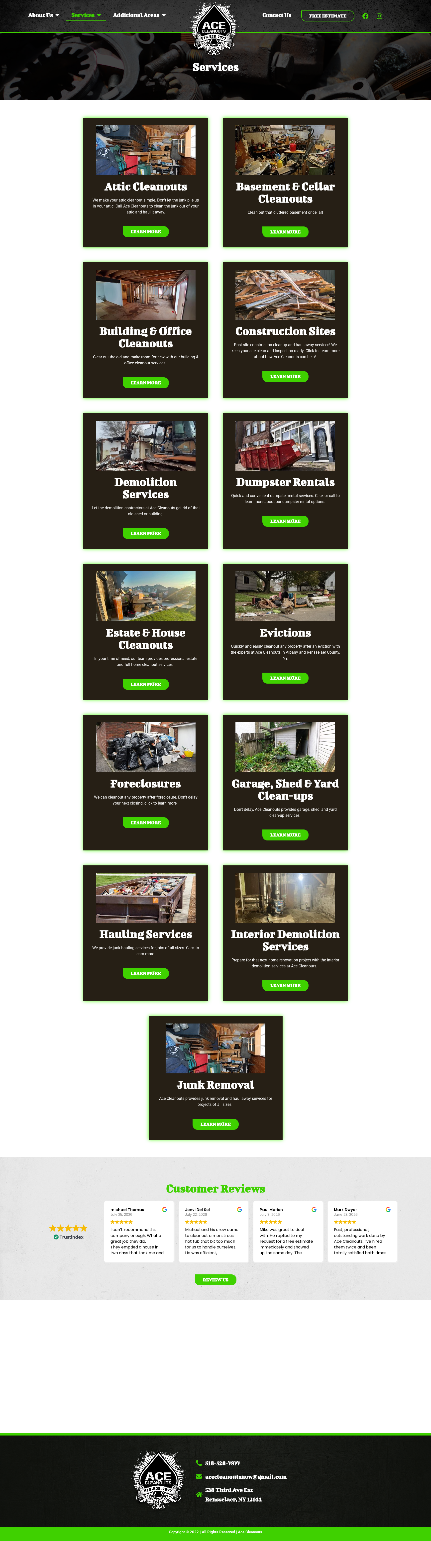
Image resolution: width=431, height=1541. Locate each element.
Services (83, 14)
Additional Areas (136, 14)
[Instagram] (379, 16)
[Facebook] (365, 16)
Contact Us (276, 14)
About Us (40, 14)
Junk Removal (215, 1084)
